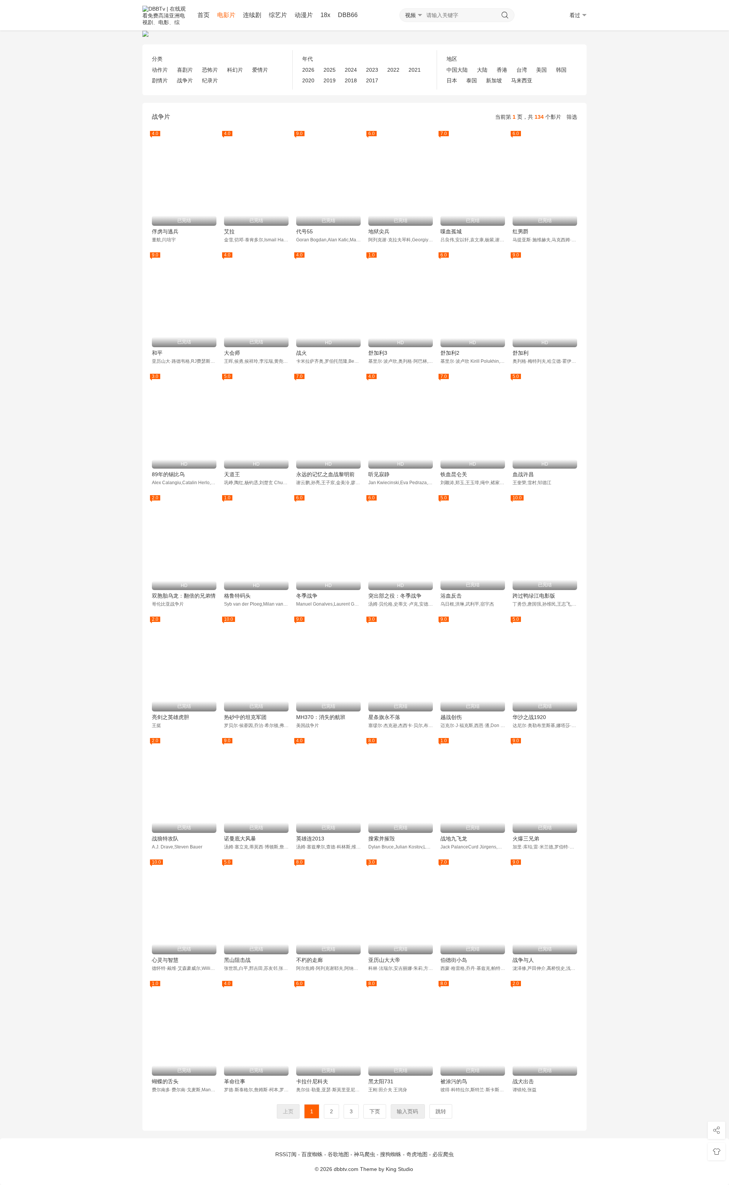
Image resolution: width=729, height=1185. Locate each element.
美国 (541, 70)
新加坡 (494, 80)
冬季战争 (306, 596)
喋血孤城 (451, 231)
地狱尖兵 (379, 231)
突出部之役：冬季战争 (394, 596)
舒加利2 (449, 353)
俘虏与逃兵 (165, 231)
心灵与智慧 (165, 960)
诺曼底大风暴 (240, 839)
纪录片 (210, 80)
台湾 (521, 70)
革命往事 (234, 1081)
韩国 (561, 70)
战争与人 (523, 960)
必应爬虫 (443, 1154)
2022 (393, 70)
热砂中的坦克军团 (245, 717)
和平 (157, 353)
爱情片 (260, 70)
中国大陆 (457, 70)
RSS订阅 (286, 1154)
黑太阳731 (380, 1081)
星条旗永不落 (384, 717)
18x (325, 15)
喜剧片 (185, 70)
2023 (372, 70)
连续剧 (252, 15)
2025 (329, 70)
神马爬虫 (364, 1154)
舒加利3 (377, 353)
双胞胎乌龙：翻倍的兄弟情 (184, 596)
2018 (351, 80)
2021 (415, 70)
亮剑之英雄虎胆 (170, 717)
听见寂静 (379, 474)
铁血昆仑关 (453, 474)
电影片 (226, 15)
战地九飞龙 (453, 839)
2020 (308, 80)
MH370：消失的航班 (321, 717)
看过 (575, 15)
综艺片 (278, 15)
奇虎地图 (417, 1154)
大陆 (482, 70)
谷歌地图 (338, 1154)
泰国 (471, 80)
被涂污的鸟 (453, 1081)
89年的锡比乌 (168, 474)
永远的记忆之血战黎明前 (325, 474)
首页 (203, 15)
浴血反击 (451, 596)
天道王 (232, 474)
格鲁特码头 (237, 596)
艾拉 (229, 231)
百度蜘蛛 (312, 1154)
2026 (308, 70)
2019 (329, 80)
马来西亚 (521, 80)
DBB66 (348, 15)
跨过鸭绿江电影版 (534, 596)
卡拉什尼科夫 (312, 1081)
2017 (372, 80)
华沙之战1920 (529, 717)
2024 (351, 70)
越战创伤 (451, 717)
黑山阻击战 (237, 960)
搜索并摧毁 (381, 839)
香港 (502, 70)
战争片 (185, 80)
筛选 (571, 117)
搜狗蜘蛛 (390, 1154)
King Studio (400, 1169)
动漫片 (304, 15)
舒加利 (521, 353)
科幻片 (235, 70)
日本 (452, 80)
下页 (374, 1111)
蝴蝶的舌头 (165, 1081)
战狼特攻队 (165, 839)
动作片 (160, 70)
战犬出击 (523, 1081)
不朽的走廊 (309, 960)
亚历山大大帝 (384, 960)
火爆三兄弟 (526, 839)
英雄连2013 (310, 839)
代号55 (304, 231)
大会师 (232, 353)
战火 (301, 353)
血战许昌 (523, 474)
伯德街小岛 (453, 960)
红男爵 (521, 231)
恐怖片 (210, 70)
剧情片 (160, 80)
